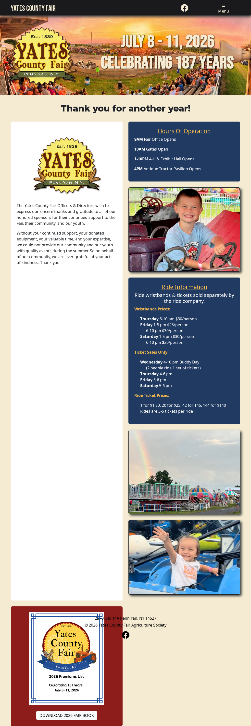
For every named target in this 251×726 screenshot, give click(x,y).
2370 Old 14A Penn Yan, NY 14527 (125, 618)
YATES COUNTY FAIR (33, 8)
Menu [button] (223, 11)
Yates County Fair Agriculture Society (132, 625)
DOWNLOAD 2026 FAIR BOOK (66, 715)
